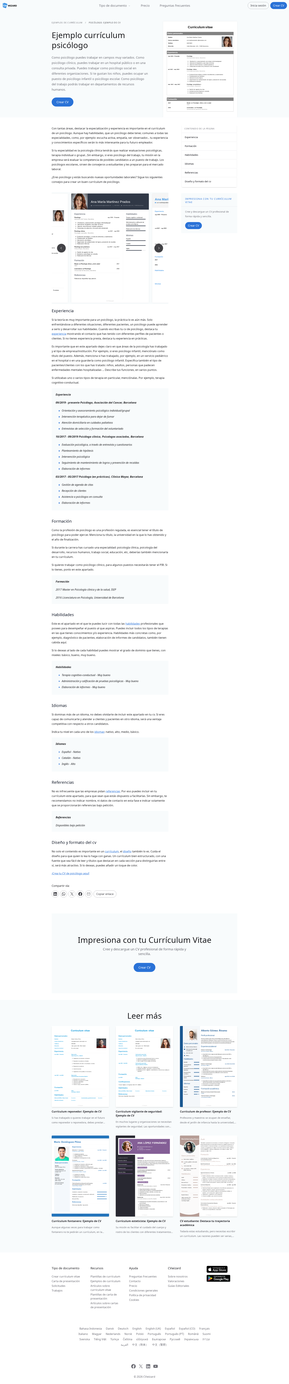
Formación (191, 146)
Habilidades (191, 154)
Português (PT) (174, 1334)
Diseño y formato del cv (198, 181)
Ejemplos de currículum (67, 22)
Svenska (84, 1339)
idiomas (99, 732)
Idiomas (189, 163)
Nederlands (113, 1334)
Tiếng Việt (100, 1339)
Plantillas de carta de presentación (103, 1296)
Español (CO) (187, 1328)
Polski (140, 1334)
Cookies (134, 1300)
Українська (191, 1339)
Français (204, 1328)
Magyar (97, 1334)
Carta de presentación (66, 1281)
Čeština (127, 1339)
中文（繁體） (160, 1344)
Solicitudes (58, 1286)
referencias (113, 791)
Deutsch (123, 1328)
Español (170, 1328)
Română (193, 1334)
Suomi (207, 1334)
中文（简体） (140, 1344)
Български (159, 1339)
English (137, 1328)
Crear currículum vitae (66, 1276)
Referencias (191, 172)
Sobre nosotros (178, 1276)
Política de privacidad (142, 1295)
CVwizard (149, 1376)
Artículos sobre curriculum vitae (100, 1288)
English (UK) (153, 1328)
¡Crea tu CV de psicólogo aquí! (70, 873)
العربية (124, 1344)
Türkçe (114, 1339)
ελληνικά (142, 1339)
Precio (145, 6)
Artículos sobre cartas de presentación (104, 1305)
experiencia (59, 334)
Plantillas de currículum (105, 1276)
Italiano (83, 1334)
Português (154, 1334)
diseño (127, 851)
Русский (175, 1339)
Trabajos (57, 1290)
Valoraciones (176, 1281)
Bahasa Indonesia (90, 1328)
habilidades (132, 623)
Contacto (135, 1281)
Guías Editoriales (178, 1286)
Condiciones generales (143, 1290)
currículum (112, 851)
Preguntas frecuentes (175, 6)
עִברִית (206, 1339)
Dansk (110, 1328)
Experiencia (191, 137)
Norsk (128, 1334)
